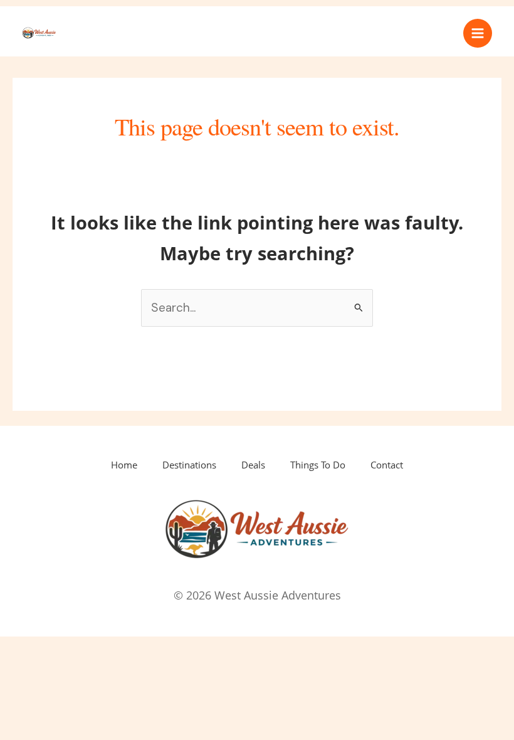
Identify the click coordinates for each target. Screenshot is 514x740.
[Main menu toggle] (477, 33)
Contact (386, 464)
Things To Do (317, 464)
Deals (253, 464)
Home (124, 464)
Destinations (189, 464)
